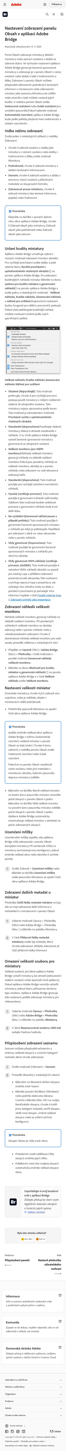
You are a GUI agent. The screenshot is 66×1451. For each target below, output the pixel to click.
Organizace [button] (10, 1394)
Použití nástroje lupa (49, 595)
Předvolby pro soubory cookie (32, 1441)
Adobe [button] (8, 1408)
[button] (44, 4)
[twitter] (18, 1431)
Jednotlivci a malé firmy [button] (16, 1380)
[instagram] (12, 1431)
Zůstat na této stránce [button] (15, 1415)
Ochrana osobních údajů (46, 1437)
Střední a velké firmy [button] (15, 1387)
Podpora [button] (9, 1401)
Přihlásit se (57, 4)
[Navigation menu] (5, 4)
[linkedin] (23, 1431)
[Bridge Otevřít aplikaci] (61, 14)
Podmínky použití (12, 1441)
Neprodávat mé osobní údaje (16, 1445)
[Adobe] (16, 4)
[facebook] (6, 1431)
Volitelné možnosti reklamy (43, 1445)
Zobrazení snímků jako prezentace (30, 599)
